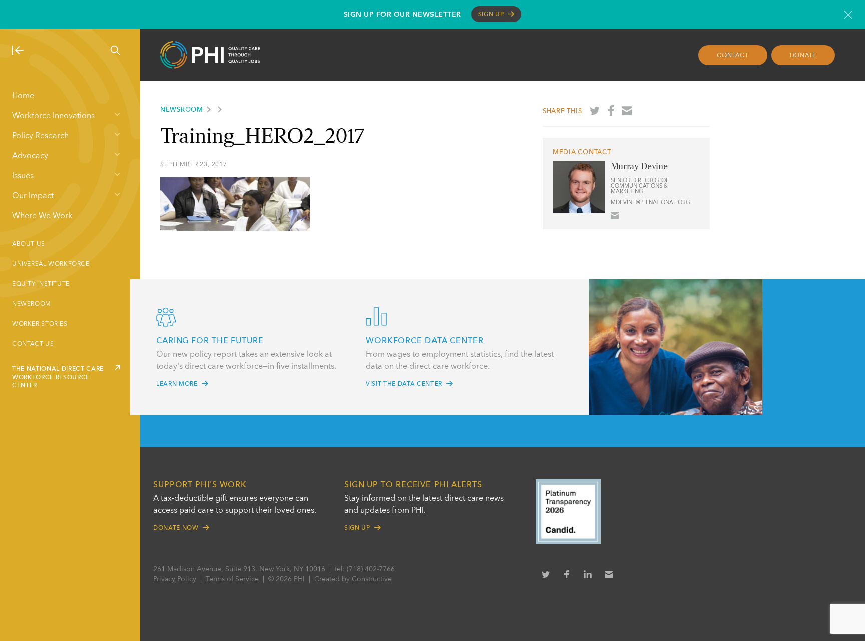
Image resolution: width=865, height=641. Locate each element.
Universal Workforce (51, 264)
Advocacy (30, 156)
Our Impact (33, 196)
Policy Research (40, 136)
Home (23, 96)
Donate (803, 56)
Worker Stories (40, 324)
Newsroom (31, 304)
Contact (732, 56)
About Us (28, 244)
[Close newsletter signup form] (848, 14)
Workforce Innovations (53, 116)
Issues (23, 176)
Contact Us (33, 344)
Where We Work (42, 216)
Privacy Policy (174, 579)
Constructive (372, 579)
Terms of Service (232, 579)
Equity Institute (41, 284)
